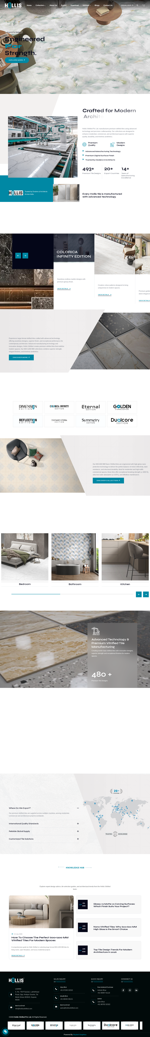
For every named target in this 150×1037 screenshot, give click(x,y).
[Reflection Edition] (28, 421)
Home (29, 5)
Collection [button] (40, 5)
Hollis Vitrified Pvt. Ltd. (23, 1017)
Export (64, 5)
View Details (62, 295)
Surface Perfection (92, 734)
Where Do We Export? (20, 808)
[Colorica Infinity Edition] (59, 407)
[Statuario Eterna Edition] (59, 421)
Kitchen (75, 584)
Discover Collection (107, 480)
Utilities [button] (86, 5)
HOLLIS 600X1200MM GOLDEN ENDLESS (112, 282)
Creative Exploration (26, 734)
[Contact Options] (5, 1031)
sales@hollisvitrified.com (69, 1008)
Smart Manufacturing (55, 734)
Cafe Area (125, 584)
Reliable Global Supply (19, 831)
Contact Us (107, 5)
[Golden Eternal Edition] (122, 407)
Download (75, 5)
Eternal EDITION (72, 268)
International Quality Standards (24, 823)
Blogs (97, 5)
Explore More (16, 66)
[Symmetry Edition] (91, 421)
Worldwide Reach (121, 734)
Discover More (20, 357)
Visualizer (126, 5)
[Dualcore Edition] (122, 421)
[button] (18, 255)
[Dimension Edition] (28, 407)
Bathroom (24, 584)
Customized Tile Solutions (21, 839)
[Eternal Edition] (91, 407)
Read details (17, 955)
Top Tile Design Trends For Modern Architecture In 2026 (112, 950)
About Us (53, 5)
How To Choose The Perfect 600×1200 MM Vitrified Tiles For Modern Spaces (39, 939)
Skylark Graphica (79, 1034)
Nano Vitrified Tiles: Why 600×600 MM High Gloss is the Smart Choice (115, 928)
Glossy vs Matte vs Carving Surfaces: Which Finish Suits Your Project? (114, 905)
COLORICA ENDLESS (70, 279)
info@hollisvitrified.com (23, 1009)
